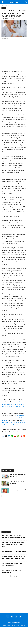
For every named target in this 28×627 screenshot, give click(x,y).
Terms (11, 621)
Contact (9, 622)
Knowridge (6, 18)
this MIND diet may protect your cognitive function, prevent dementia (13, 422)
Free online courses (16, 622)
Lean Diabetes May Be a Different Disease (13, 551)
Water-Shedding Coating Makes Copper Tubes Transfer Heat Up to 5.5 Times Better (12, 544)
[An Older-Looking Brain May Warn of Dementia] (5, 483)
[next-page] (5, 496)
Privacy (15, 621)
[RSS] (16, 616)
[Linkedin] (11, 616)
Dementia (7, 5)
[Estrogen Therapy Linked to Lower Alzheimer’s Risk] (5, 476)
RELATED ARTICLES (7, 470)
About (3, 621)
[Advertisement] (14, 55)
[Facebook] (7, 616)
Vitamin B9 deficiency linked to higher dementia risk (12, 404)
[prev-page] (2, 496)
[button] (2, 2)
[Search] (26, 2)
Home (2, 5)
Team (7, 621)
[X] (20, 616)
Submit (19, 621)
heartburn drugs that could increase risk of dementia (12, 418)
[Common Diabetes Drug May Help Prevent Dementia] (5, 490)
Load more (13, 576)
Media (23, 621)
